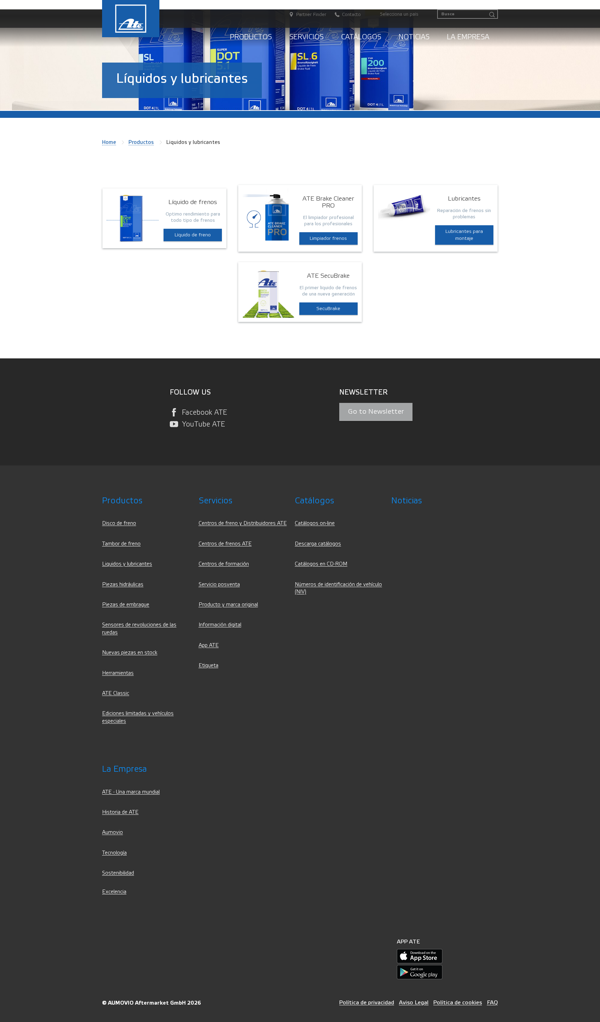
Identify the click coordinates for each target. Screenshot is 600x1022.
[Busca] (492, 14)
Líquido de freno (193, 235)
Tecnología (114, 853)
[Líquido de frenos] (133, 217)
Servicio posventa (219, 584)
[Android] (419, 972)
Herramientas (118, 673)
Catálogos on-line (315, 523)
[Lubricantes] (404, 206)
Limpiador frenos (328, 238)
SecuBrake (328, 308)
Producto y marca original (228, 605)
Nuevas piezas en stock (129, 653)
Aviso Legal (413, 1002)
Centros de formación (224, 564)
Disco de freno (119, 523)
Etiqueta (208, 665)
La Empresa (468, 37)
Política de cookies (457, 1002)
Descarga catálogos (318, 544)
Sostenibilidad (118, 873)
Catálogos (361, 37)
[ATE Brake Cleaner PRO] (268, 214)
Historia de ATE (120, 812)
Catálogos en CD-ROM (321, 564)
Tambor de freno (121, 544)
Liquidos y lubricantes (127, 564)
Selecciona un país (399, 14)
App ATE (209, 645)
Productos (251, 37)
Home (109, 142)
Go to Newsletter (376, 411)
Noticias (414, 37)
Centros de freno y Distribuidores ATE (243, 523)
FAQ (492, 1002)
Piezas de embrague (125, 605)
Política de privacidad (366, 1002)
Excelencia (114, 892)
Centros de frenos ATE (225, 544)
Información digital (220, 625)
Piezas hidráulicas (122, 584)
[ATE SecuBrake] (268, 291)
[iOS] (419, 956)
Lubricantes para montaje (464, 235)
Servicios (306, 37)
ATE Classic (115, 693)
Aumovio (112, 832)
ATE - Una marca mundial (131, 792)
